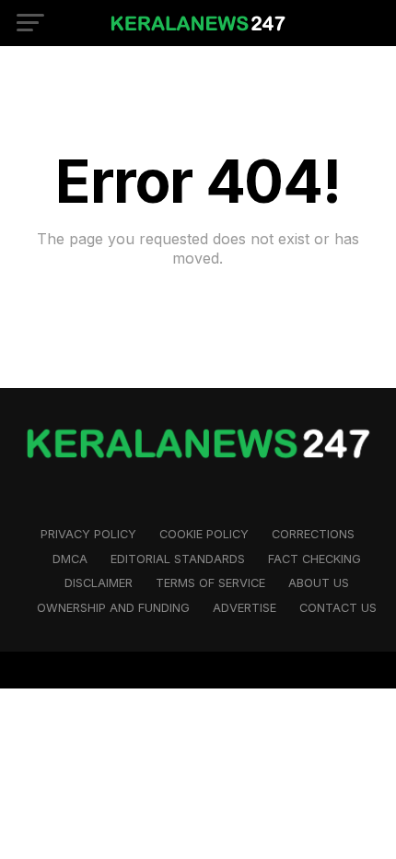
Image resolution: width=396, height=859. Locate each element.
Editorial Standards (178, 559)
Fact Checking (314, 559)
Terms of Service (210, 583)
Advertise (244, 608)
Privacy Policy (88, 534)
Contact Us (338, 608)
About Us (318, 583)
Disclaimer (98, 583)
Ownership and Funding (113, 608)
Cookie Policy (204, 534)
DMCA (69, 559)
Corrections (313, 534)
